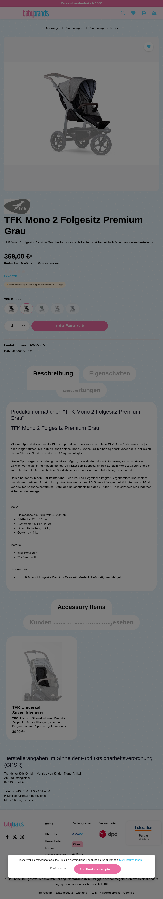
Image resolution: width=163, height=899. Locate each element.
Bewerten (10, 276)
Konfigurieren (58, 868)
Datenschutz (64, 892)
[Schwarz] (11, 308)
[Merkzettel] (133, 13)
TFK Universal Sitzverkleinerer (28, 710)
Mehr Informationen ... (131, 860)
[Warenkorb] (154, 13)
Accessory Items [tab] (81, 607)
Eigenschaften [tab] (109, 373)
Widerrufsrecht (110, 892)
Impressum (45, 892)
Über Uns (51, 834)
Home (49, 823)
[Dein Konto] (143, 13)
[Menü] (9, 13)
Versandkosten (79, 879)
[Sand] (57, 308)
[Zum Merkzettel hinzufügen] (148, 46)
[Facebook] (8, 838)
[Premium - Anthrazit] (73, 308)
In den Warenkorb (69, 326)
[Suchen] (123, 13)
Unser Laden (53, 841)
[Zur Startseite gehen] (36, 13)
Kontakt (50, 848)
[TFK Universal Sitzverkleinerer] (42, 671)
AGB (94, 892)
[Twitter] (15, 838)
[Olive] (42, 308)
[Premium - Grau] (27, 308)
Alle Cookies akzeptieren (97, 869)
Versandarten (108, 823)
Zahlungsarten (82, 823)
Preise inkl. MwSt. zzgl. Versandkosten (32, 263)
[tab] (53, 378)
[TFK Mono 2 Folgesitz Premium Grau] (81, 114)
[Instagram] (22, 838)
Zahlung (81, 892)
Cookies (128, 892)
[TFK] (17, 206)
